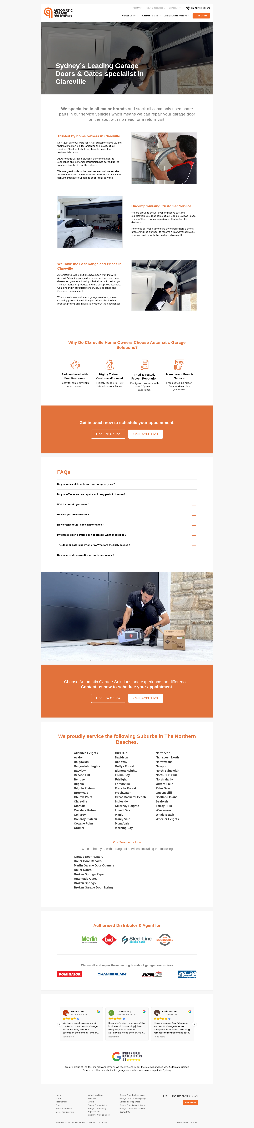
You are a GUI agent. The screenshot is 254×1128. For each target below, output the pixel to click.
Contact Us (173, 8)
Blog (58, 1105)
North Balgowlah (167, 770)
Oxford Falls (164, 783)
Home (58, 1095)
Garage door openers (130, 1102)
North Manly (164, 779)
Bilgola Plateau (84, 788)
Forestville (122, 783)
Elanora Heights (126, 770)
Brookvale (81, 792)
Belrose (79, 779)
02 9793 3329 (200, 8)
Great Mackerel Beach (130, 797)
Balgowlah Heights (87, 766)
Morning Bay (124, 827)
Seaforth (162, 801)
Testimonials (61, 1102)
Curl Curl (121, 753)
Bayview (80, 770)
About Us (137, 8)
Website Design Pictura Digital (187, 1122)
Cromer (79, 827)
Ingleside (121, 801)
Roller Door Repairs (88, 861)
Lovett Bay (122, 810)
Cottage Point (83, 823)
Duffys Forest (124, 766)
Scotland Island (167, 797)
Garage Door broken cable (132, 1095)
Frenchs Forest (125, 788)
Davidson (121, 757)
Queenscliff (164, 792)
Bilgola (79, 783)
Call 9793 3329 (145, 434)
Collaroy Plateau (85, 819)
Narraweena (164, 761)
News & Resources (155, 8)
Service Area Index (64, 1109)
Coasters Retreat (85, 810)
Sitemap (104, 1122)
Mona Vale (122, 823)
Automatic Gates (85, 878)
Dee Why (121, 761)
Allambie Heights (86, 753)
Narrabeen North (167, 757)
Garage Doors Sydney (98, 1105)
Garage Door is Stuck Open (132, 1105)
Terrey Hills (164, 805)
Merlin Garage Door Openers (94, 865)
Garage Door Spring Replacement (97, 1110)
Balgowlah (81, 761)
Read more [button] (68, 1037)
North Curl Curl (166, 775)
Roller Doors (83, 869)
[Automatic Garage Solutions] (58, 12)
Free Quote (190, 1103)
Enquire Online (108, 434)
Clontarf (79, 805)
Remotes (92, 1098)
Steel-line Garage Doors (99, 1115)
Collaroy (80, 814)
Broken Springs (85, 883)
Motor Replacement (65, 1112)
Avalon (78, 757)
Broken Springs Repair (90, 874)
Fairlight (121, 779)
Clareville (80, 801)
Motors (91, 1102)
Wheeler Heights (167, 819)
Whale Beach (165, 814)
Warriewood (164, 810)
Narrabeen (163, 753)
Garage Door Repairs (88, 856)
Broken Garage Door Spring (93, 887)
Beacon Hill (82, 775)
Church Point (83, 797)
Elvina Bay (122, 775)
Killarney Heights (127, 805)
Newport (162, 766)
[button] (194, 1024)
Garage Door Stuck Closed (132, 1109)
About (58, 1098)
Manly (119, 814)
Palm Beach (164, 788)
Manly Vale (122, 819)
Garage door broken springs (133, 1098)
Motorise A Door (95, 1095)
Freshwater (123, 792)
